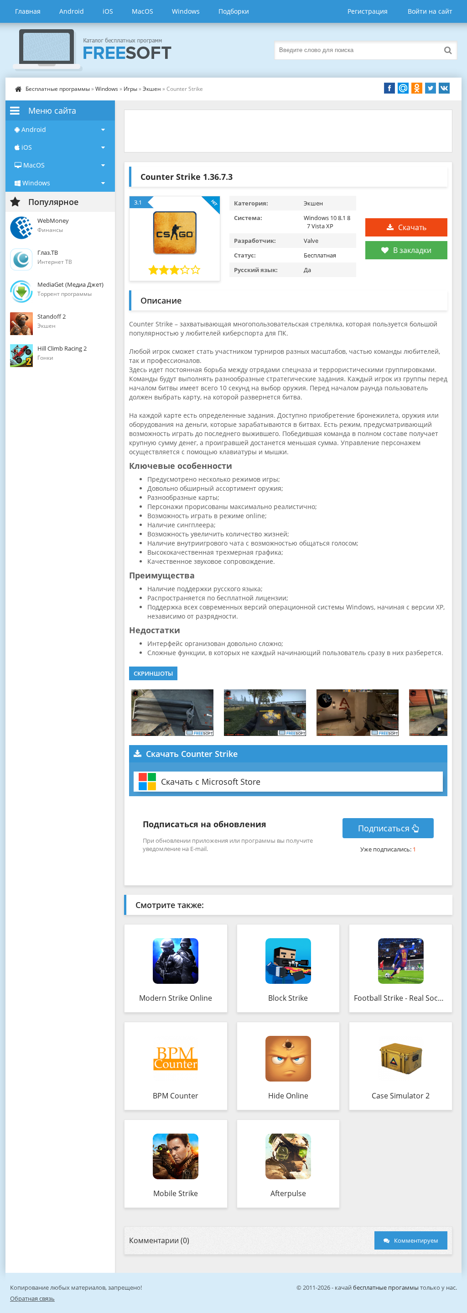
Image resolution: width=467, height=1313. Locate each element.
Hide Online (288, 1096)
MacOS (142, 11)
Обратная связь (32, 1298)
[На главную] (101, 50)
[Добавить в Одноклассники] (416, 88)
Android (71, 11)
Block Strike (288, 998)
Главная (28, 11)
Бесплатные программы (58, 89)
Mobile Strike (175, 1193)
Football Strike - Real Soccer (400, 998)
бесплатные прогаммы (386, 1287)
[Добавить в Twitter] (430, 88)
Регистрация (368, 11)
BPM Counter (175, 1096)
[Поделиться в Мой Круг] (403, 88)
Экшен (152, 89)
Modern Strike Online (175, 998)
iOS (108, 11)
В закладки (412, 250)
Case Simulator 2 (401, 1096)
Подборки (233, 11)
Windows (186, 11)
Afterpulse (288, 1193)
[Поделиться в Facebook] (389, 88)
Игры (130, 89)
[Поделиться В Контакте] (444, 88)
